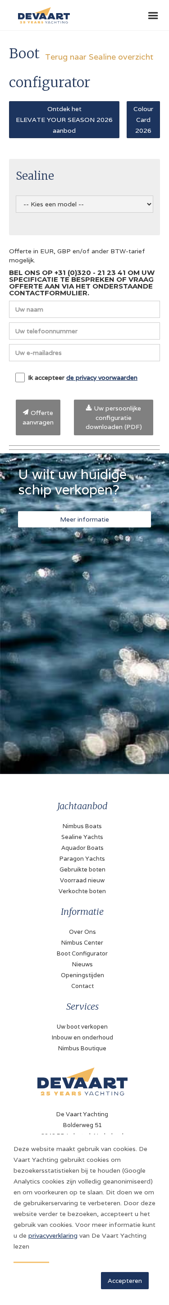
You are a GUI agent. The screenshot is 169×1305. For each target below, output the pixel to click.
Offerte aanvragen (38, 417)
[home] (42, 11)
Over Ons (82, 932)
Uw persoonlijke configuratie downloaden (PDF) (114, 417)
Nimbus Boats (82, 826)
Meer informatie (84, 519)
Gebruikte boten (82, 869)
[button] (153, 16)
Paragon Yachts (82, 858)
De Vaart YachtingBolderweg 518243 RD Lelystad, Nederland (82, 1125)
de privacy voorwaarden (101, 377)
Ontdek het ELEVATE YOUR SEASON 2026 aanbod (64, 120)
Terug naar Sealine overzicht (99, 56)
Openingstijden (82, 975)
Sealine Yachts (82, 837)
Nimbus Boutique (82, 1048)
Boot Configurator (82, 953)
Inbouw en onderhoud (82, 1037)
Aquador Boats (82, 848)
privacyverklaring (53, 1235)
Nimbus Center (82, 942)
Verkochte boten (82, 891)
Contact (82, 986)
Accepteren (125, 1281)
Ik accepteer (82, 377)
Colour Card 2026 (143, 120)
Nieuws (82, 964)
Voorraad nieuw (82, 880)
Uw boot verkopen (82, 1026)
